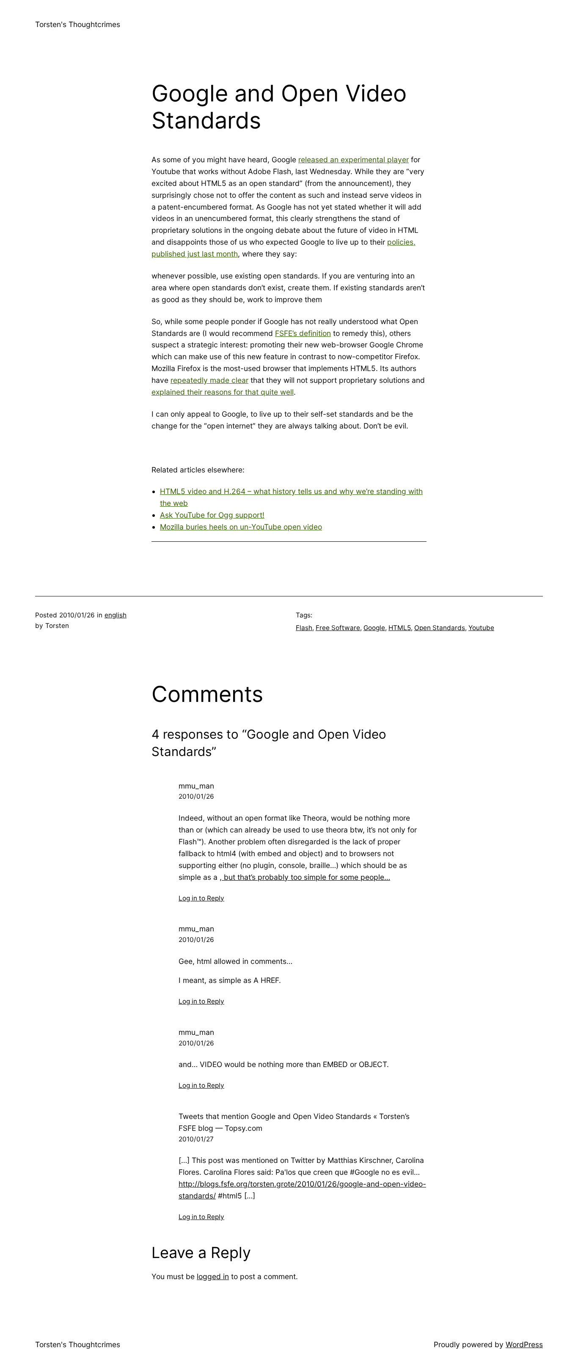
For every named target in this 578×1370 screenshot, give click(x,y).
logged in (213, 1276)
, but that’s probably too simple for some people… (305, 877)
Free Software (338, 628)
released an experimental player (353, 159)
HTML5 (399, 628)
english (116, 615)
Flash (304, 628)
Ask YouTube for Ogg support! (212, 514)
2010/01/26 (196, 796)
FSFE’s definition (303, 333)
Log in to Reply (201, 898)
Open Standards (439, 628)
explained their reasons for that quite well (222, 392)
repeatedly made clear (209, 380)
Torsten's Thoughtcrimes (77, 24)
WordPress (524, 1344)
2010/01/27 (196, 1139)
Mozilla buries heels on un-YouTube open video (241, 526)
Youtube (481, 628)
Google (374, 628)
